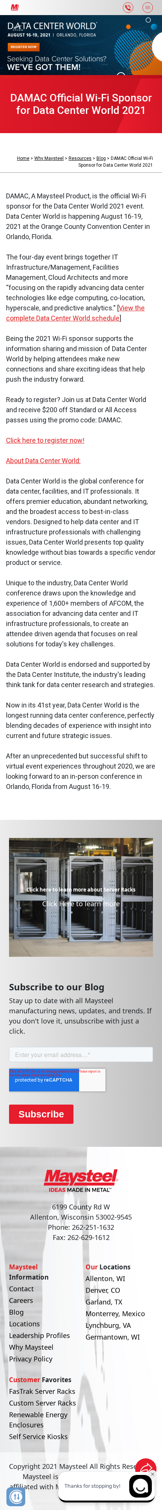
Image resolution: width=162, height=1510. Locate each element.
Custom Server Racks (42, 1402)
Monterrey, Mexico (115, 1313)
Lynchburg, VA (108, 1325)
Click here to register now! (45, 440)
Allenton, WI (105, 1278)
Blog (101, 158)
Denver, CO (103, 1290)
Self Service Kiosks (38, 1436)
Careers (21, 1300)
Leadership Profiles (39, 1335)
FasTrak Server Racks (42, 1391)
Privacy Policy (30, 1358)
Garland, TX (104, 1301)
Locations (24, 1323)
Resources (80, 158)
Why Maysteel (49, 158)
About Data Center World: (43, 461)
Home (23, 158)
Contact (21, 1288)
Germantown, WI (113, 1336)
